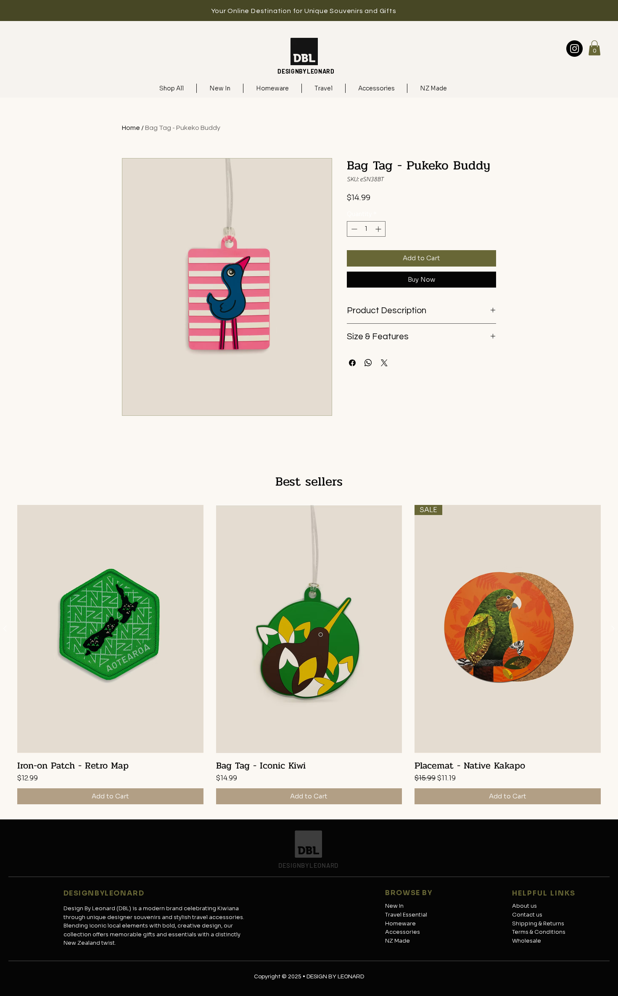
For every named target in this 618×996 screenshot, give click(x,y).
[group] (309, 655)
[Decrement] (353, 229)
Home (131, 127)
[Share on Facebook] (352, 363)
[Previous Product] (5, 628)
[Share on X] (384, 363)
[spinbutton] (366, 229)
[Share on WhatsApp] (368, 363)
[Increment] (379, 229)
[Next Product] (613, 628)
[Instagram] (574, 48)
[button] (594, 47)
